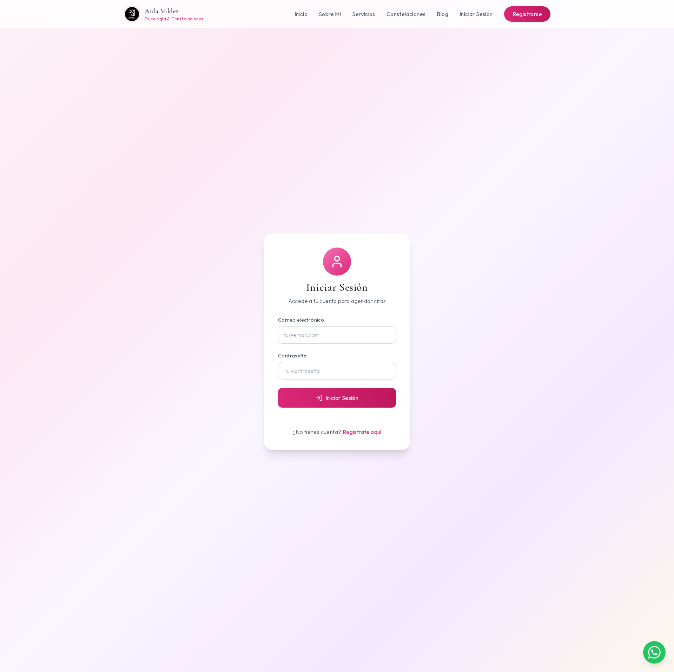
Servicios (363, 14)
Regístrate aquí (362, 431)
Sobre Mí (330, 14)
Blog (442, 14)
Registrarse (527, 14)
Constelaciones (406, 14)
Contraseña (292, 356)
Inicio (301, 14)
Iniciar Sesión (476, 14)
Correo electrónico (301, 320)
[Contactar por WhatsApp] (654, 652)
